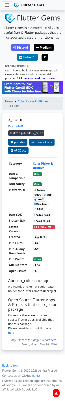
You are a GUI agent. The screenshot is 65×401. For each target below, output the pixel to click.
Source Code (43, 142)
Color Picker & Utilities (33, 101)
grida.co (17, 126)
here (11, 333)
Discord (22, 47)
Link (36, 376)
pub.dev (19, 142)
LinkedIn (29, 57)
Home (9, 101)
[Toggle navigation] (7, 5)
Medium (46, 47)
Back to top (10, 365)
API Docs (19, 150)
